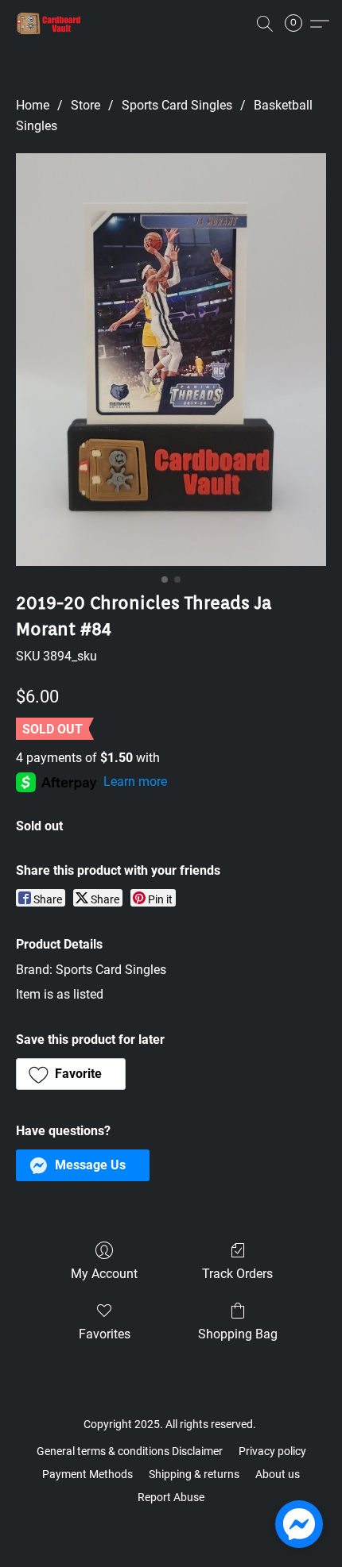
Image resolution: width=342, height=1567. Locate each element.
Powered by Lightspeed (171, 1524)
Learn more (135, 781)
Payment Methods (87, 1474)
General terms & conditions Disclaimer (130, 1451)
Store (85, 105)
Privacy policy (272, 1451)
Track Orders (237, 1273)
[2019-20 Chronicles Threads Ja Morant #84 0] (171, 359)
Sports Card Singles (177, 105)
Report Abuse (171, 1497)
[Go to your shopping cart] (298, 24)
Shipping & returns (194, 1474)
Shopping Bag (238, 1334)
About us (277, 1474)
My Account (104, 1273)
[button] (51, 24)
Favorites (104, 1334)
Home (32, 105)
